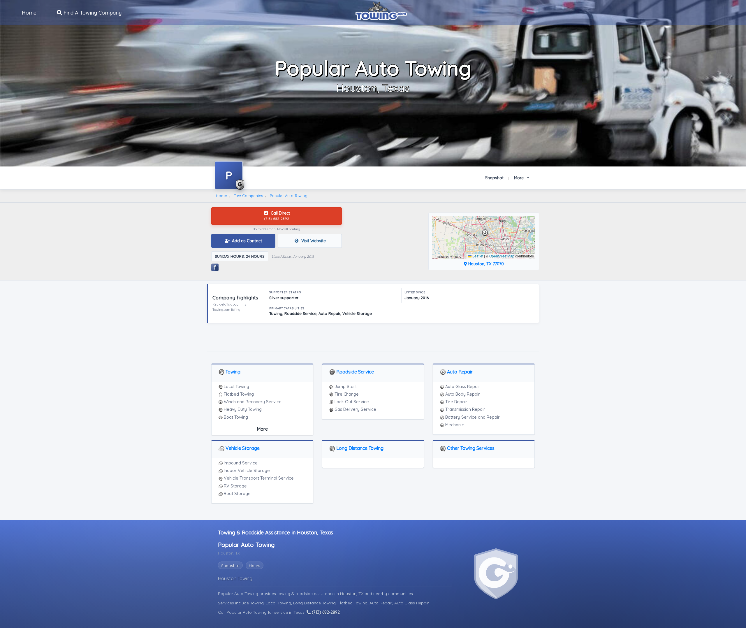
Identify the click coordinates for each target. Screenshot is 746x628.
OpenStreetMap (501, 255)
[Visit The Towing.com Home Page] (381, 10)
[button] (485, 233)
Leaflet (477, 255)
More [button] (519, 177)
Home (29, 12)
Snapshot (494, 177)
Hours (254, 565)
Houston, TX (352, 593)
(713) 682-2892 (325, 612)
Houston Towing (235, 578)
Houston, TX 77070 (485, 263)
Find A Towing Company (92, 12)
